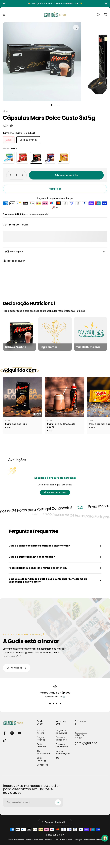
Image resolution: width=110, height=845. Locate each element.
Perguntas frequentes (61, 731)
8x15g (8, 139)
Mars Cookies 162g (16, 424)
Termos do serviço (51, 840)
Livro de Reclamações (63, 752)
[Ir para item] (51, 105)
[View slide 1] (50, 703)
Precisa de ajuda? (16, 261)
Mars (5, 111)
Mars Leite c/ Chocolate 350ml (61, 425)
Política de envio (66, 840)
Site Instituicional (43, 752)
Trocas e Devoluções (62, 745)
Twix (91, 420)
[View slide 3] (56, 703)
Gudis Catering (41, 759)
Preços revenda (41, 738)
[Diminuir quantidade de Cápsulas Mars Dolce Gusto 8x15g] (9, 175)
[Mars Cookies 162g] (22, 397)
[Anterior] (4, 3)
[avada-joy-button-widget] (104, 838)
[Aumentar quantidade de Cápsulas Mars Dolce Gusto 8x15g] (23, 175)
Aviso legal (78, 840)
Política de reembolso (16, 840)
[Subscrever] (58, 802)
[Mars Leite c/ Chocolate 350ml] (64, 397)
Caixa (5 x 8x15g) (28, 139)
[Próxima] (106, 3)
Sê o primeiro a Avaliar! (55, 492)
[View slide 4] (60, 703)
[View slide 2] (53, 703)
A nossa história (41, 731)
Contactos (42, 765)
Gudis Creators (41, 745)
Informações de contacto (93, 840)
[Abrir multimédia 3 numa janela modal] (76, 27)
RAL (57, 758)
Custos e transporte (61, 738)
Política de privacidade (34, 840)
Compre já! (55, 188)
